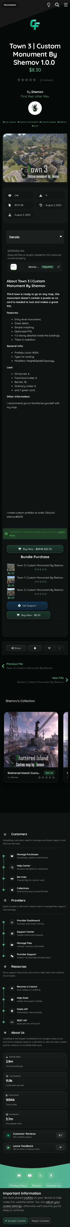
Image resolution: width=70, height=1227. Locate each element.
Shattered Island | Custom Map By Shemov (34, 773)
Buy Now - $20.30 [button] (37, 548)
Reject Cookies (40, 1220)
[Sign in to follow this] (35, 648)
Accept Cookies (16, 1220)
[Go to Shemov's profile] (35, 108)
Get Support (29, 605)
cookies (28, 1197)
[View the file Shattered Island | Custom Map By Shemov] (31, 739)
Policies (36, 1185)
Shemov (37, 92)
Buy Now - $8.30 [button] (30, 615)
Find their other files (35, 96)
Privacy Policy (18, 1185)
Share (17, 648)
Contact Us (53, 1185)
